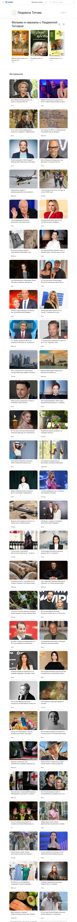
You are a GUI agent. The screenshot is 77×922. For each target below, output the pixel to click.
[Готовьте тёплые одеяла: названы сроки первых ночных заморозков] (23, 605)
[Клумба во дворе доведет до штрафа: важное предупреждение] (53, 424)
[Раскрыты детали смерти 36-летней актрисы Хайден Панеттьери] (53, 214)
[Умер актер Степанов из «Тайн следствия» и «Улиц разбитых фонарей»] (53, 755)
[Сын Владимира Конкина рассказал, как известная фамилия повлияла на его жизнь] (23, 214)
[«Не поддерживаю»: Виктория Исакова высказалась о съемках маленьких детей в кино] (53, 394)
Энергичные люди (56, 58)
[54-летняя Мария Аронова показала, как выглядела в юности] (23, 695)
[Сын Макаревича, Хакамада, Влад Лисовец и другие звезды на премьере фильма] (23, 274)
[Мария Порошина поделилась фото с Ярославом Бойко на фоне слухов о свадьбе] (53, 93)
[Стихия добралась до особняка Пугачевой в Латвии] (53, 484)
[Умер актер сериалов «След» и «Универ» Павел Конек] (23, 394)
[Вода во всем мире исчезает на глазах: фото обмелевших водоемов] (23, 515)
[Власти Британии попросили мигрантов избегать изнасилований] (53, 364)
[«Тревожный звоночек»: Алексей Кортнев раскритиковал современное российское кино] (53, 635)
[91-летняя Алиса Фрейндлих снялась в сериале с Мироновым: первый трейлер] (23, 123)
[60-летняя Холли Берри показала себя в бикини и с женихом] (53, 906)
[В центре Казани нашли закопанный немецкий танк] (23, 244)
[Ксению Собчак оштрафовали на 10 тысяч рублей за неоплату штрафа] (23, 635)
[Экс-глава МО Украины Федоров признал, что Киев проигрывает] (53, 575)
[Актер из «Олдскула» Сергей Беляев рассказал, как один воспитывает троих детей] (23, 725)
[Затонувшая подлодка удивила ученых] (53, 695)
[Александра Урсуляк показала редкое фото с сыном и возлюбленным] (53, 545)
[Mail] (6, 2)
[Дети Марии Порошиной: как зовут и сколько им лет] (23, 93)
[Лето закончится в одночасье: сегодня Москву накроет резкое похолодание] (23, 364)
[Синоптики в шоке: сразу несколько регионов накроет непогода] (23, 846)
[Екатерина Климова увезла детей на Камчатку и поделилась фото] (53, 665)
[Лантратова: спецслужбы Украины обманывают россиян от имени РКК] (23, 785)
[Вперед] (63, 24)
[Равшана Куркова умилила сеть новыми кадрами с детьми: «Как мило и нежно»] (23, 665)
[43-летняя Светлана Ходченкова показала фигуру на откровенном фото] (23, 424)
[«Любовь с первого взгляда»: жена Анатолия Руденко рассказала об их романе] (53, 515)
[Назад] (59, 24)
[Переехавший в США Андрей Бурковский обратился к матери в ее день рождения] (23, 154)
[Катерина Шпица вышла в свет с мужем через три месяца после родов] (53, 244)
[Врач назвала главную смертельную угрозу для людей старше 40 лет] (23, 906)
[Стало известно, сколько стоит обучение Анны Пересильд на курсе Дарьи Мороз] (53, 846)
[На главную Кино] (10, 2)
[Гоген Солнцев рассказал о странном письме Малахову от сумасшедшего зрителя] (23, 815)
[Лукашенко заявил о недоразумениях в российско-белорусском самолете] (23, 184)
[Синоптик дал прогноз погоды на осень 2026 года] (53, 184)
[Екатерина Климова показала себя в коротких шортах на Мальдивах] (23, 454)
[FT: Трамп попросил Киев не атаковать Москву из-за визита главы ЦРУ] (23, 334)
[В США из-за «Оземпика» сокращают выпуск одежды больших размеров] (23, 876)
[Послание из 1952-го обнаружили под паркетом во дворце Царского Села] (53, 123)
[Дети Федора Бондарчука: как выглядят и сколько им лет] (53, 154)
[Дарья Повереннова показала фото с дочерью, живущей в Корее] (23, 484)
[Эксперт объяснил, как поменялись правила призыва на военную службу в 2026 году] (23, 755)
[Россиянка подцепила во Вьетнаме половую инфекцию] (53, 454)
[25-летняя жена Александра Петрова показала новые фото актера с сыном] (53, 274)
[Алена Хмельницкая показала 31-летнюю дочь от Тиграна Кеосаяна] (53, 725)
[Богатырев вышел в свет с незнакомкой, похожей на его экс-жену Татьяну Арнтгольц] (53, 785)
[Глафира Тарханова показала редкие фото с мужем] (53, 876)
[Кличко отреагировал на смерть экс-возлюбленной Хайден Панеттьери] (23, 304)
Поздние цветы (36, 58)
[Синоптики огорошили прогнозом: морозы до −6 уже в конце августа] (23, 545)
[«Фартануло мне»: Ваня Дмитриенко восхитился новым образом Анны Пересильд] (53, 815)
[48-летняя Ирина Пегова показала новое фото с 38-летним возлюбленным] (53, 605)
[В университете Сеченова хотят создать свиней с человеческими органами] (23, 575)
